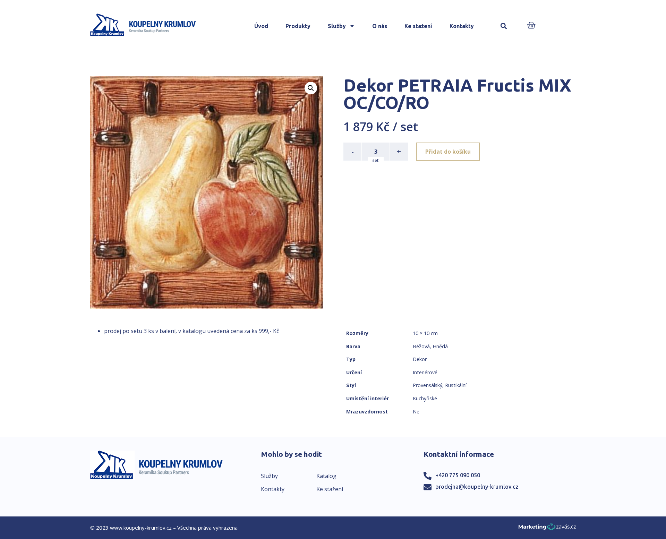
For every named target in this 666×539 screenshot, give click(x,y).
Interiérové (425, 372)
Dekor (420, 359)
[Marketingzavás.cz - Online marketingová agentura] (547, 529)
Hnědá (440, 346)
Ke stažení (418, 26)
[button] (504, 26)
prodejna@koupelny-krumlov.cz (477, 487)
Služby (337, 26)
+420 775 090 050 (457, 475)
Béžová (421, 346)
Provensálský (427, 385)
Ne (416, 411)
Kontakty (462, 26)
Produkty (297, 26)
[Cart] (531, 26)
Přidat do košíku (448, 151)
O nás (379, 26)
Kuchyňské (425, 398)
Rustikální (456, 385)
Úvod (261, 26)
